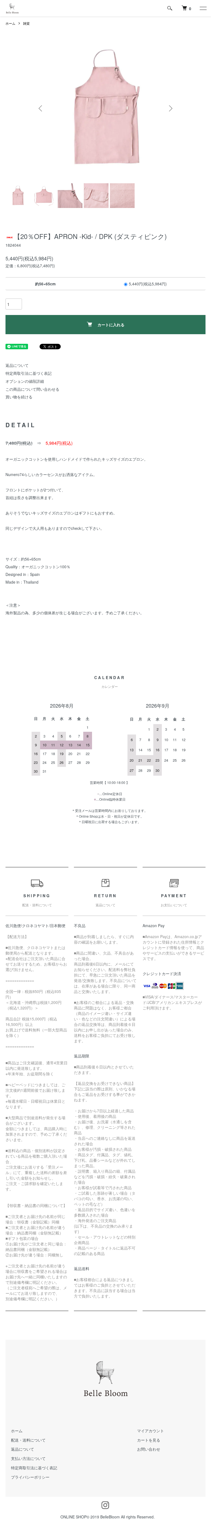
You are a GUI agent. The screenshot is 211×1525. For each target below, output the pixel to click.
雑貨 (26, 23)
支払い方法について (28, 1458)
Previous (41, 108)
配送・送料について (28, 1440)
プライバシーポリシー (30, 1477)
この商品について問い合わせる (32, 389)
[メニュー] (203, 8)
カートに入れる (111, 324)
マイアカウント (150, 1430)
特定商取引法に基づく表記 (28, 373)
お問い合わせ (148, 1449)
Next (170, 108)
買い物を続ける (18, 396)
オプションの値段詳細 (24, 381)
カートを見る (148, 1440)
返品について (17, 365)
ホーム (10, 23)
